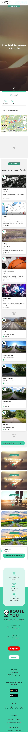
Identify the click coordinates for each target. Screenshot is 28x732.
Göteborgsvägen (8, 355)
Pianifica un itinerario (15, 627)
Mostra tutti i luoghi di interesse (12, 443)
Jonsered (5, 189)
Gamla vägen (7, 401)
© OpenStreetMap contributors (21, 131)
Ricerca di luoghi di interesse (14, 555)
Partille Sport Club (8, 271)
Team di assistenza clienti (14, 730)
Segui (12, 103)
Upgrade (14, 648)
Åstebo (5, 332)
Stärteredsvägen (8, 378)
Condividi (5, 103)
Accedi (14, 657)
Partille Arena (7, 298)
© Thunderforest (12, 131)
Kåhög (5, 244)
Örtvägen (5, 425)
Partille (15, 95)
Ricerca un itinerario (16, 637)
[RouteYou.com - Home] (7, 2)
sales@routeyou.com (14, 722)
